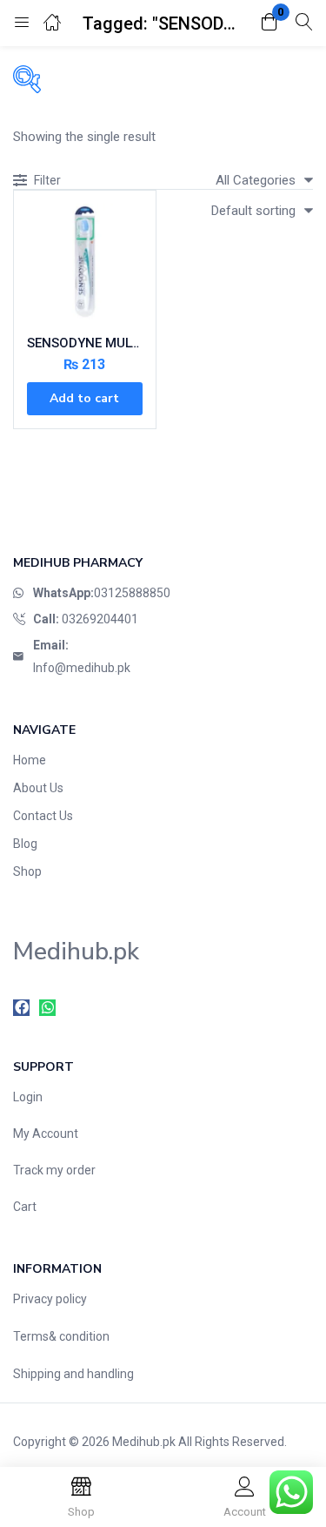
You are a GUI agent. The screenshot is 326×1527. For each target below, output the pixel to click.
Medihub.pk (144, 1442)
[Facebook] (21, 1007)
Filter (47, 180)
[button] (269, 23)
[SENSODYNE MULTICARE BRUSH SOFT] (85, 262)
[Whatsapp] (47, 1007)
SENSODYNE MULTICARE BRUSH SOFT (85, 343)
